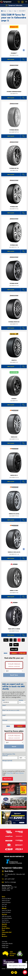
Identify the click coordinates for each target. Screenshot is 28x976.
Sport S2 (14, 360)
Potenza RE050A (14, 130)
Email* (4, 715)
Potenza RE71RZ (14, 168)
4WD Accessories (6, 916)
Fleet (3, 930)
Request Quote (7, 778)
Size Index (4, 941)
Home (4, 11)
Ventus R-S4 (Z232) (14, 513)
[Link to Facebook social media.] (12, 972)
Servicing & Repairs (7, 918)
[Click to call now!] (18, 2)
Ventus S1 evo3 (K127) (14, 552)
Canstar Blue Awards (7, 943)
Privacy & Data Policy (10, 968)
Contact (4, 926)
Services (4, 914)
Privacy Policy (9, 773)
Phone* (10, 710)
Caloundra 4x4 (6, 932)
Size (3, 700)
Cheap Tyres (5, 947)
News (3, 934)
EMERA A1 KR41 (14, 590)
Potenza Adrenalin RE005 (14, 91)
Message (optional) (7, 760)
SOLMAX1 (14, 398)
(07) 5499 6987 (10, 879)
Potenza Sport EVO (14, 322)
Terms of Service (20, 773)
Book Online (6, 928)
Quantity (21, 700)
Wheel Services (6, 922)
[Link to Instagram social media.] (15, 972)
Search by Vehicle (6, 898)
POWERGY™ (14, 53)
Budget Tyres (5, 945)
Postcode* (5, 720)
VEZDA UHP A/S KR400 (14, 629)
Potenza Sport (14, 283)
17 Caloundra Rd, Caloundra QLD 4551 (15, 875)
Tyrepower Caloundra (15, 5)
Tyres (3, 896)
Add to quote (10, 59)
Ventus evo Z (14, 475)
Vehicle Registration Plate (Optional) (8, 754)
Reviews (4, 936)
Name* (4, 705)
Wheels (4, 908)
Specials (4, 924)
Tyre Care (4, 904)
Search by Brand (6, 902)
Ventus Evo (14, 437)
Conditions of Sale (20, 968)
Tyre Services (5, 920)
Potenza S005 (14, 206)
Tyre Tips (4, 906)
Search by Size (6, 900)
